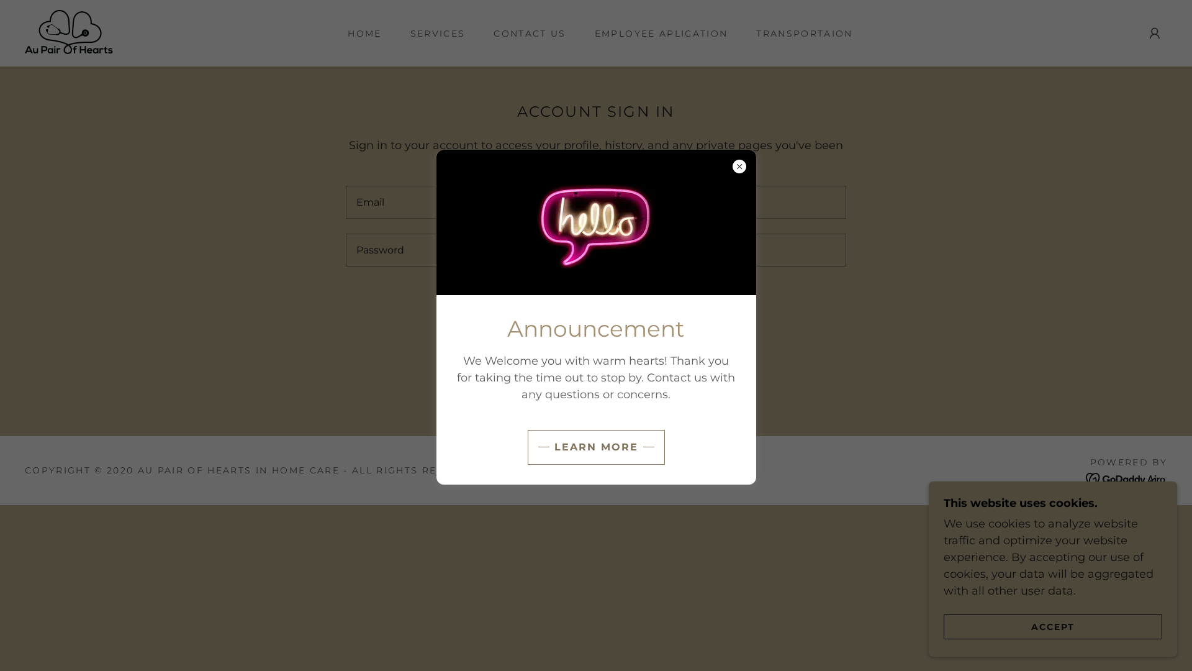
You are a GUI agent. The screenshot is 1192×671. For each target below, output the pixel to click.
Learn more (596, 447)
